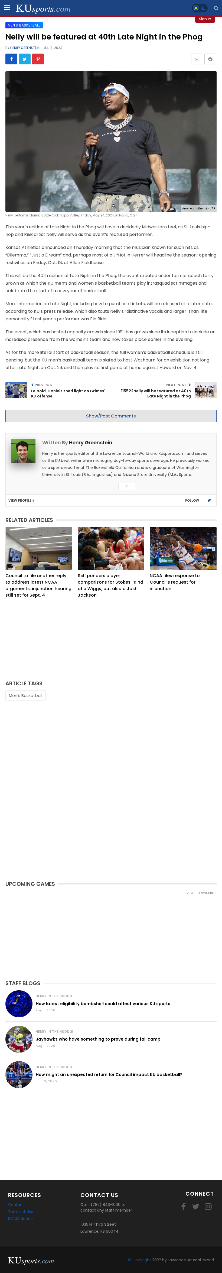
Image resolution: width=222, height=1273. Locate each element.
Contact (16, 1204)
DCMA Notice (20, 1218)
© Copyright (139, 1260)
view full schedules (202, 893)
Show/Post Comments (111, 416)
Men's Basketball (25, 695)
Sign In (205, 19)
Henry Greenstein (24, 47)
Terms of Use (20, 1211)
